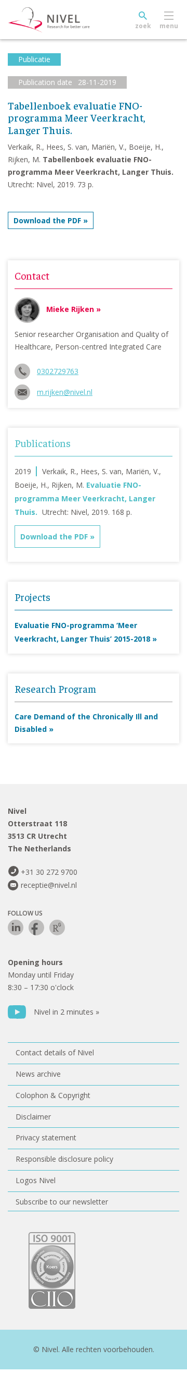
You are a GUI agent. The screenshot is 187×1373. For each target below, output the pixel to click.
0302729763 (57, 371)
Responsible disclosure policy (64, 1159)
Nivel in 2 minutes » (66, 1012)
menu (168, 25)
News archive (38, 1074)
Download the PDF (47, 220)
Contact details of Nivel (55, 1052)
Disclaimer (33, 1117)
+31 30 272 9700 (49, 872)
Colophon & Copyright (53, 1095)
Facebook (36, 927)
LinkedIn (15, 927)
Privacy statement (46, 1137)
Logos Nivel (36, 1180)
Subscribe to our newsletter (62, 1202)
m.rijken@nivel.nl (64, 392)
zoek (143, 25)
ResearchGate (57, 927)
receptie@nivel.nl (49, 885)
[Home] (73, 20)
